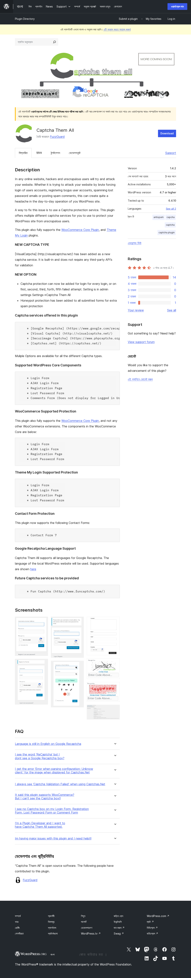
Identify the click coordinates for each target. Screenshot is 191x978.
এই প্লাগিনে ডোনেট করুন (140, 379)
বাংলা (53, 954)
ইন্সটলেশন (55, 153)
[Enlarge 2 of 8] (43, 664)
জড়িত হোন (118, 916)
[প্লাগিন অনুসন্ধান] (54, 42)
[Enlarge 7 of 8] (115, 687)
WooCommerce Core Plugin (80, 230)
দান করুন (119, 927)
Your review (136, 310)
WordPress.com (158, 916)
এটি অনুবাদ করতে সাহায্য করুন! (117, 29)
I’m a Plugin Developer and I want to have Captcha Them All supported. (40, 825)
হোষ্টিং (17, 927)
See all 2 (171, 208)
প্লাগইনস (52, 927)
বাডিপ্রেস (152, 933)
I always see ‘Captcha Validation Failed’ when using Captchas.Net (60, 784)
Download (167, 133)
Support (170, 153)
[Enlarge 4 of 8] (79, 666)
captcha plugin (167, 232)
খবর (16, 921)
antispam (159, 217)
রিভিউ (39, 153)
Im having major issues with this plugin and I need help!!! (53, 838)
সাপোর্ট (84, 921)
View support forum (141, 342)
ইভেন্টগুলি (118, 921)
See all (171, 310)
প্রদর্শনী (51, 916)
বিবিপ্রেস (152, 927)
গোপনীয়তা (19, 933)
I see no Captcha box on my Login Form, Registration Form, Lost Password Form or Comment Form (52, 810)
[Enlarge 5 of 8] (115, 622)
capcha (171, 217)
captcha (170, 224)
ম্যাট (150, 921)
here (33, 569)
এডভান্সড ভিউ (134, 243)
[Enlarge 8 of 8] (115, 710)
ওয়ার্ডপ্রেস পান (177, 6)
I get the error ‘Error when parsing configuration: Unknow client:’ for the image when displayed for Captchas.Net (54, 770)
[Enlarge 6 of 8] (115, 663)
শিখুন (83, 916)
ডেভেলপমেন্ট (74, 153)
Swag (119, 933)
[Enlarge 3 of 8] (79, 622)
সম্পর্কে (18, 916)
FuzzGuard (57, 136)
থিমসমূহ (51, 921)
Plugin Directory (25, 18)
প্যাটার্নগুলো (53, 933)
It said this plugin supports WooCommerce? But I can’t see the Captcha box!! (44, 796)
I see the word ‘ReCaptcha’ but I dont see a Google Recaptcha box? (39, 756)
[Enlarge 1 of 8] (43, 622)
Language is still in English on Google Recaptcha (48, 744)
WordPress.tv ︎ (91, 933)
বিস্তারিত (23, 153)
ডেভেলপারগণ (86, 927)
